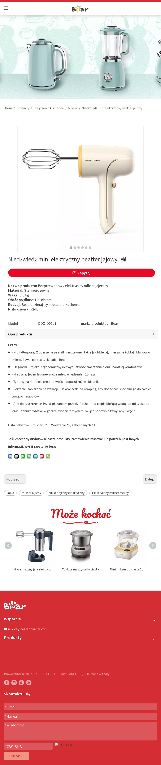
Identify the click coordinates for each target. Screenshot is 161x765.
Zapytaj (84, 272)
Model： (14, 323)
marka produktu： (95, 323)
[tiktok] (21, 682)
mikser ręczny (31, 493)
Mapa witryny (100, 674)
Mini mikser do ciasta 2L (126, 569)
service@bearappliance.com (28, 629)
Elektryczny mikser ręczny (110, 493)
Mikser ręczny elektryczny (66, 493)
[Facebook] (6, 682)
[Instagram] (14, 682)
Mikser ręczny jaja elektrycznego (34, 569)
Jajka (10, 493)
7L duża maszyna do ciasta (80, 569)
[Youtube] (28, 682)
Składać (16, 756)
